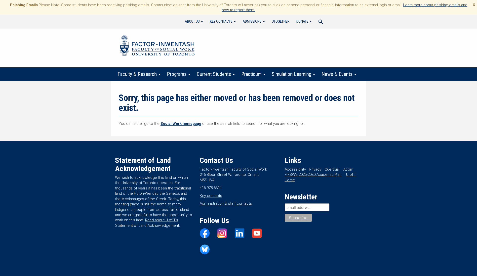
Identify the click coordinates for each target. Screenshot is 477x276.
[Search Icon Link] (321, 22)
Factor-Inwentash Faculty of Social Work (157, 46)
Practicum (252, 74)
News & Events (337, 74)
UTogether (280, 21)
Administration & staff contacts (226, 203)
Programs (177, 74)
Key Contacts (221, 21)
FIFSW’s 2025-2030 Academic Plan (313, 174)
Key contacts (211, 195)
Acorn (348, 169)
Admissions (252, 21)
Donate (302, 21)
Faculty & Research (138, 74)
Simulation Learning (292, 74)
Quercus (332, 169)
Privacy (315, 169)
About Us (192, 21)
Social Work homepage (180, 123)
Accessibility (295, 169)
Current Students (214, 74)
